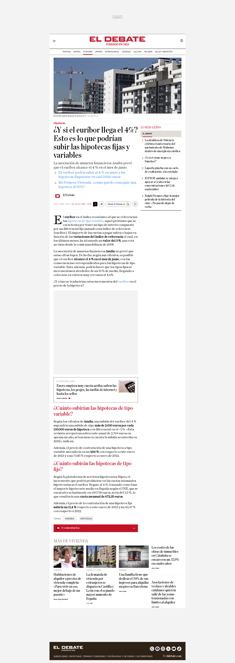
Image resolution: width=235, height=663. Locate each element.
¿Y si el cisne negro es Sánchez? (158, 159)
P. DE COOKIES (128, 656)
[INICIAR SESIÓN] (181, 41)
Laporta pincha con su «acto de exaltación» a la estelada (161, 169)
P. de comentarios (143, 656)
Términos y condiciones (94, 656)
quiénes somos (61, 656)
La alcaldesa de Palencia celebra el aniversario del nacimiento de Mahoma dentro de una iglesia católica (162, 146)
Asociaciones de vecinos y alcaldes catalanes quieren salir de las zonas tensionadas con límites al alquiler (163, 592)
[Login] (181, 41)
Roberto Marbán (62, 398)
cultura (137, 52)
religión (148, 52)
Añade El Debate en (116, 204)
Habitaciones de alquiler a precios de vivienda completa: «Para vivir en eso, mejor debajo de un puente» (67, 584)
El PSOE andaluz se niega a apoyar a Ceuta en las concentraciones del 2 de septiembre (161, 184)
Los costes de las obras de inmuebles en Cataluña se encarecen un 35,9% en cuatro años (165, 555)
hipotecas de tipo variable (85, 221)
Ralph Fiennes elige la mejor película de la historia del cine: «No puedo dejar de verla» (162, 201)
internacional (112, 52)
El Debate (69, 195)
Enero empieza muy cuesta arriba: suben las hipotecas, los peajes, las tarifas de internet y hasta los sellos (87, 390)
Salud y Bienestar (163, 52)
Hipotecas (86, 518)
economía (87, 52)
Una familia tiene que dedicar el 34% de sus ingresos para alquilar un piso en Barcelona (134, 580)
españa (77, 52)
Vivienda (69, 518)
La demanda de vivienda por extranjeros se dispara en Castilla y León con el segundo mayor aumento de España (100, 586)
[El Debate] (117, 39)
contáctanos (75, 656)
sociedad (126, 52)
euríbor (123, 281)
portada (67, 52)
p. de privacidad (114, 656)
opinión (98, 52)
